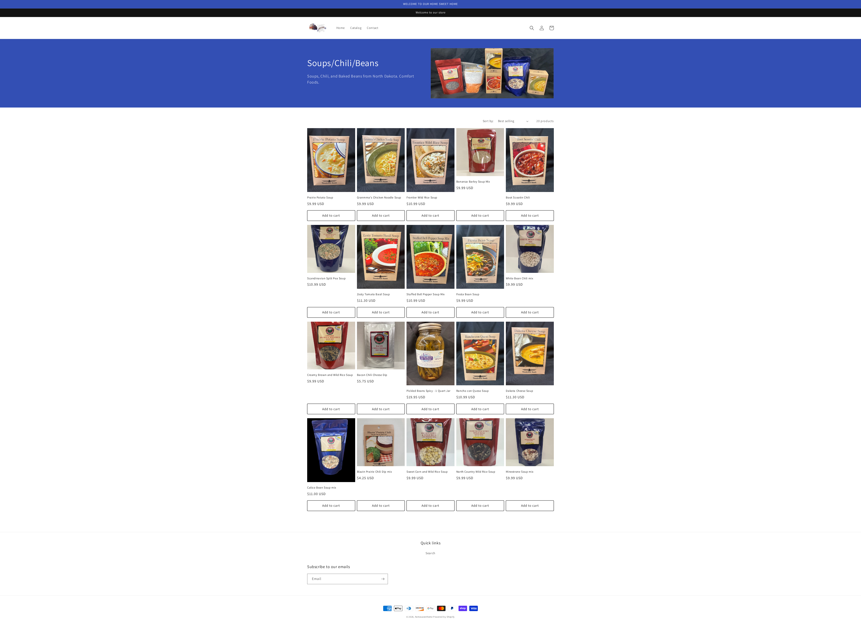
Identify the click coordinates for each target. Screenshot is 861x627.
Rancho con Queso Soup (472, 391)
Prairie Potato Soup (320, 197)
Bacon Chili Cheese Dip (372, 375)
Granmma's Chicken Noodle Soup (379, 197)
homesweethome (424, 616)
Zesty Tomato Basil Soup (373, 294)
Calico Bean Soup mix (321, 487)
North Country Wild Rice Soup (475, 472)
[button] (532, 28)
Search (430, 553)
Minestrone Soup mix (519, 472)
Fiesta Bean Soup (467, 294)
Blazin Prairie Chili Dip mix (374, 472)
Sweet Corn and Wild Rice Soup (427, 472)
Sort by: (488, 121)
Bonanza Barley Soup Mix (473, 181)
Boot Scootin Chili (518, 197)
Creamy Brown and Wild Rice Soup (330, 375)
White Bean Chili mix (519, 278)
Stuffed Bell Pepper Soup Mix (426, 294)
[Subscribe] (383, 579)
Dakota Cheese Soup (519, 391)
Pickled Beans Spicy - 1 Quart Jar (428, 391)
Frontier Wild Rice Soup (422, 197)
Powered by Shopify (444, 616)
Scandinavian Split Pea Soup (326, 278)
